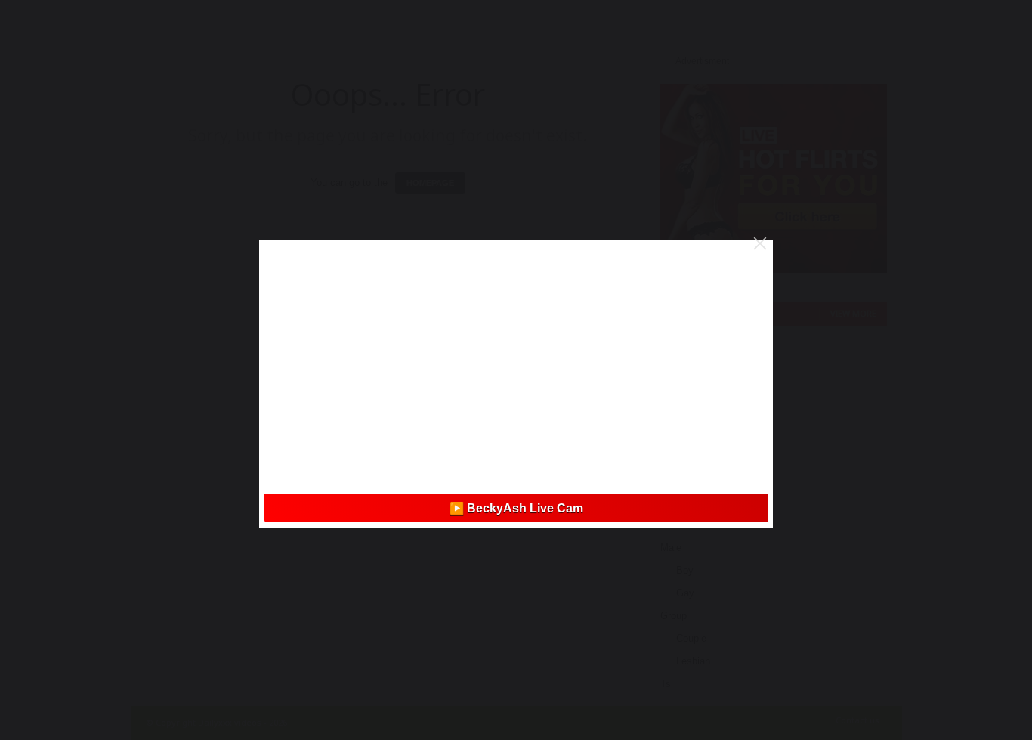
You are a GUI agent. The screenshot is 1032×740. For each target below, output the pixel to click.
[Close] (760, 243)
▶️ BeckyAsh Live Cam (516, 508)
